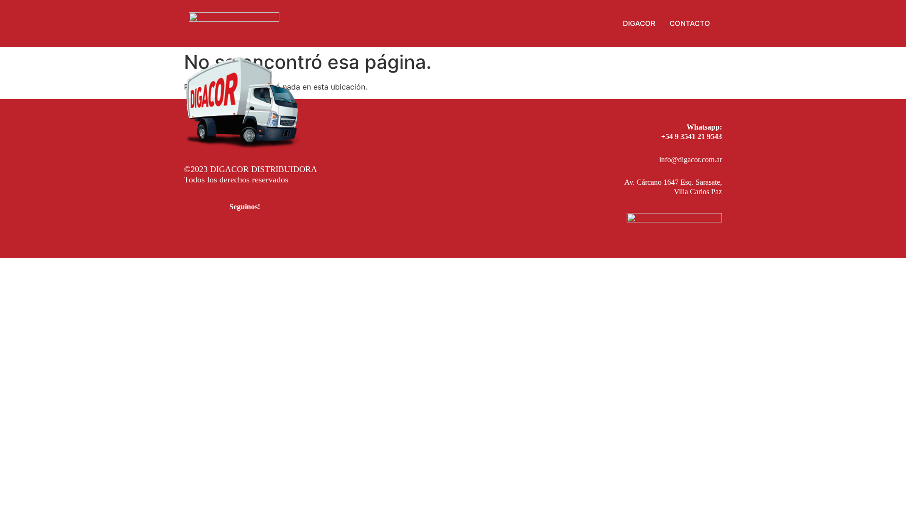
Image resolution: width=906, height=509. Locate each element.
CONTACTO (690, 23)
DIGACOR (639, 23)
